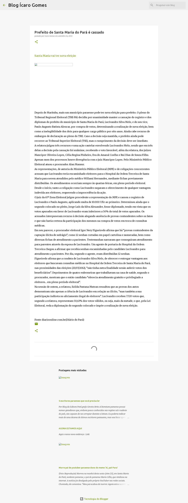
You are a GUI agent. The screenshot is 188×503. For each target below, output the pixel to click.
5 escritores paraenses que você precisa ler (79, 401)
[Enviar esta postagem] (36, 325)
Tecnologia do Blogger (95, 499)
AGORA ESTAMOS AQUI (70, 428)
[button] (36, 42)
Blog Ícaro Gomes (27, 5)
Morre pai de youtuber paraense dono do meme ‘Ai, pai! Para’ (88, 468)
